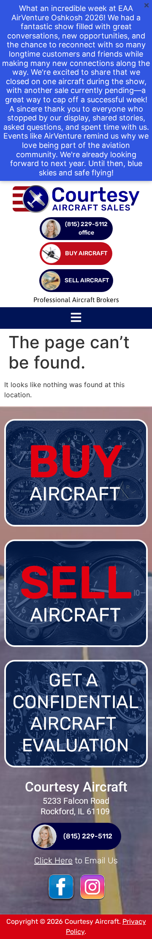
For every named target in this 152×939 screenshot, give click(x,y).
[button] (76, 318)
